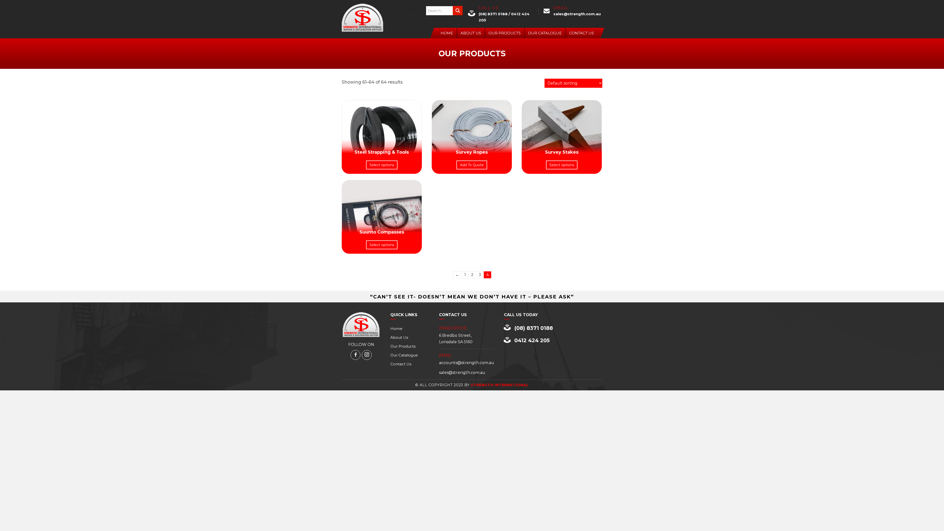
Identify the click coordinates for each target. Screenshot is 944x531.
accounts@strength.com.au (466, 362)
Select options (381, 165)
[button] (458, 10)
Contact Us (581, 33)
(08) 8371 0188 (493, 14)
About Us (470, 33)
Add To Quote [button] (472, 165)
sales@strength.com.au (577, 14)
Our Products (504, 33)
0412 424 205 (532, 340)
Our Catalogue (545, 33)
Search (417, 10)
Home (447, 33)
